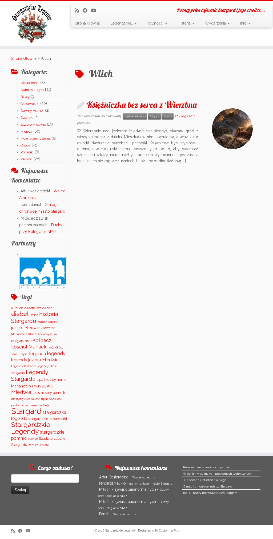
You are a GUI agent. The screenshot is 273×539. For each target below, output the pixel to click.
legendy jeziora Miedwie (34, 359)
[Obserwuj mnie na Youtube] (95, 10)
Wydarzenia (216, 23)
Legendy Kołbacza (24, 366)
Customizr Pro (168, 530)
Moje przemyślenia (36, 138)
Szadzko (46, 439)
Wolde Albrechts (143, 477)
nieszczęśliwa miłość (25, 399)
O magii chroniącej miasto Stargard (147, 483)
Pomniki (27, 152)
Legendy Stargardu (29, 375)
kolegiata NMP (21, 341)
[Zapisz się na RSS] (79, 10)
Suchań (33, 438)
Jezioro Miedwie (33, 124)
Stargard (26, 411)
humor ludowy (47, 321)
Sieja (46, 405)
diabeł (20, 313)
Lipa (40, 380)
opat (44, 399)
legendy (56, 353)
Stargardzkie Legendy (30, 428)
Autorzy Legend (33, 90)
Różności (155, 23)
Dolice (34, 314)
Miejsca (26, 131)
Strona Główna (24, 58)
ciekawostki (27, 308)
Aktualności (30, 83)
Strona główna (87, 23)
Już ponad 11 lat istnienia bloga (204, 480)
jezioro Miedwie (25, 327)
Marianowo (21, 386)
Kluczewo (35, 334)
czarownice (44, 308)
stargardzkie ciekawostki (47, 419)
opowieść (55, 399)
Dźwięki (27, 118)
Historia (185, 23)
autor (14, 308)
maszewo (43, 386)
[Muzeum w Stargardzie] (43, 273)
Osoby (26, 145)
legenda (37, 353)
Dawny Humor (32, 111)
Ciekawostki (30, 104)
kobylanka (50, 334)
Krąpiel (23, 354)
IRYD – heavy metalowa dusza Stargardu (211, 493)
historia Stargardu (34, 317)
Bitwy (25, 97)
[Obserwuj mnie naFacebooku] (87, 10)
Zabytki (27, 159)
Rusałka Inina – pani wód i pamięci (207, 467)
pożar (24, 405)
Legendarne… (122, 23)
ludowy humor (56, 380)
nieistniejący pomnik (49, 393)
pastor (15, 405)
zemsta (33, 444)
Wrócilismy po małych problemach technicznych (217, 473)
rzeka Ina (35, 405)
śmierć (44, 444)
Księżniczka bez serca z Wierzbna (142, 104)
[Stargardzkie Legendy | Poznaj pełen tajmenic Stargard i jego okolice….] (32, 23)
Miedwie (21, 392)
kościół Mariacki (29, 347)
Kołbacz (42, 340)
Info (244, 23)
